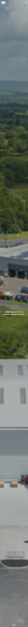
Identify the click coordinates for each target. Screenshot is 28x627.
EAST (14, 625)
